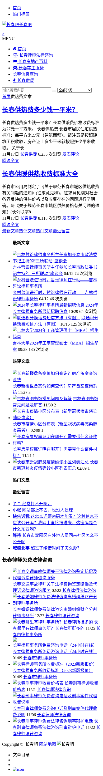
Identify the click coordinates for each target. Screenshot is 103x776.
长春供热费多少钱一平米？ (40, 109)
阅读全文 (10, 160)
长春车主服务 (30, 68)
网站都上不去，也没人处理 (43, 510)
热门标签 (21, 14)
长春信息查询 (25, 74)
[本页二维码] (18, 769)
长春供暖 (25, 80)
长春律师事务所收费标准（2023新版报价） (53, 670)
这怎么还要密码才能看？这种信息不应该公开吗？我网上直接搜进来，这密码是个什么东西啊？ (55, 522)
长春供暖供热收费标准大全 (40, 173)
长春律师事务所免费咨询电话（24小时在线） (55, 651)
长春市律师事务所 (40, 658)
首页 (17, 8)
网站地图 (47, 744)
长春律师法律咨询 (35, 55)
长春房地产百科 (32, 61)
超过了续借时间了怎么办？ (47, 548)
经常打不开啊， (32, 504)
